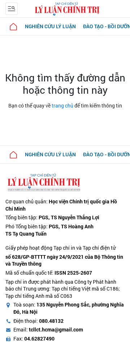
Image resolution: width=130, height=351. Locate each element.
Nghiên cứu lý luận (50, 26)
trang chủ (62, 105)
